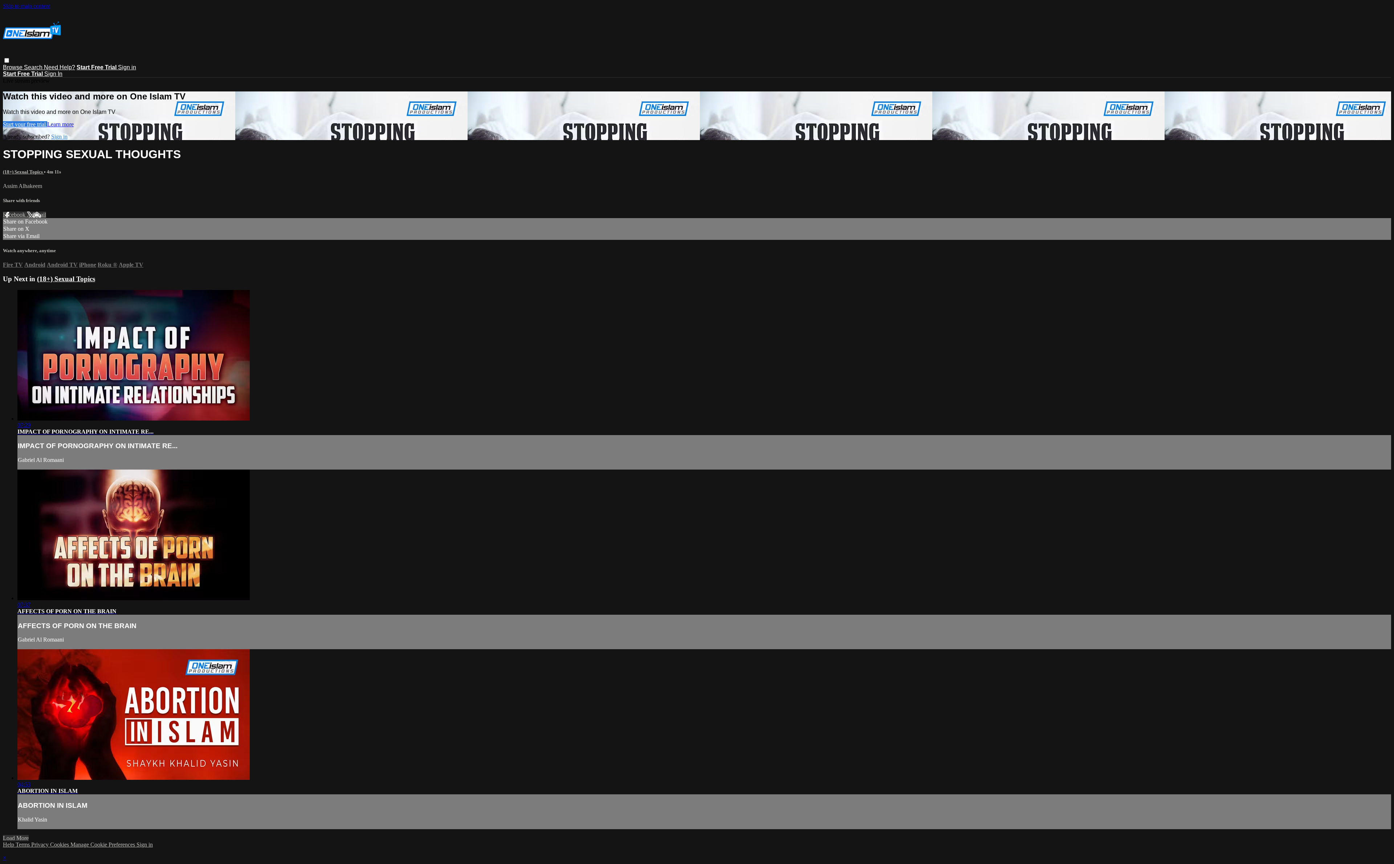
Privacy (40, 845)
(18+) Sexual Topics (23, 172)
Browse (13, 67)
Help (9, 845)
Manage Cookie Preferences (103, 845)
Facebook (15, 215)
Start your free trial (25, 124)
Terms (23, 845)
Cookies (60, 845)
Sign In (53, 74)
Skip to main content (26, 6)
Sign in (127, 67)
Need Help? (59, 67)
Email (39, 215)
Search (34, 67)
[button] (6, 60)
